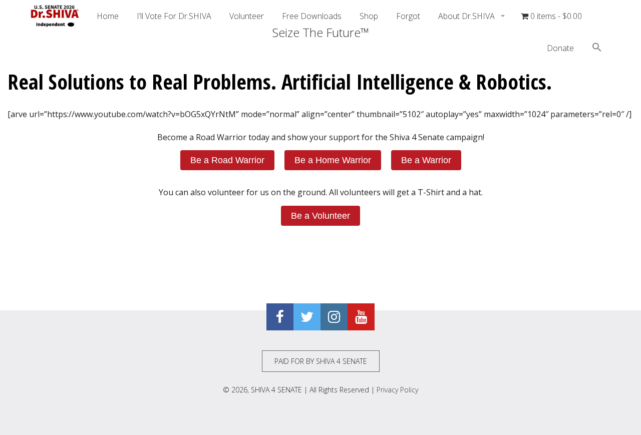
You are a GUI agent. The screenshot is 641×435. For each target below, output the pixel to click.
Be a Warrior (426, 160)
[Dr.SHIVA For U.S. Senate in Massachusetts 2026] (55, 16)
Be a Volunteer (320, 216)
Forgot (408, 16)
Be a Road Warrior (227, 160)
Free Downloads (312, 16)
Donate (560, 48)
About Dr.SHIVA (467, 16)
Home (108, 16)
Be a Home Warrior (332, 160)
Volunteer (246, 16)
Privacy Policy (397, 389)
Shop (369, 16)
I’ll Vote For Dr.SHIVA (174, 16)
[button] (597, 48)
